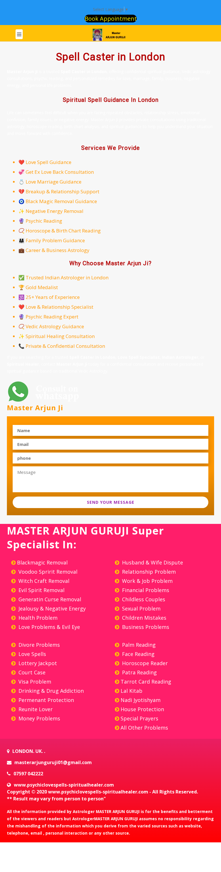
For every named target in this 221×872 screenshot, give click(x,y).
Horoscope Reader (144, 663)
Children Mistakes (143, 617)
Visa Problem (34, 681)
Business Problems (145, 626)
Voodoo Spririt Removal (47, 571)
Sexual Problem (141, 608)
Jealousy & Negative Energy (51, 608)
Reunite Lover (35, 709)
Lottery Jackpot (37, 663)
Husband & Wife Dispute (152, 562)
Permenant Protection (45, 700)
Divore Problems (38, 644)
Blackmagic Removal (42, 562)
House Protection (142, 709)
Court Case (31, 672)
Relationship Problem (148, 571)
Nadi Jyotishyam (141, 700)
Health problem (37, 617)
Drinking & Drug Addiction (50, 690)
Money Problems (38, 718)
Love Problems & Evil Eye (48, 626)
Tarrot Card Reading (146, 681)
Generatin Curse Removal (49, 599)
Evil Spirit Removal (40, 590)
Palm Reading (138, 644)
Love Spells (31, 653)
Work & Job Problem (147, 580)
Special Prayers (139, 718)
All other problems (144, 727)
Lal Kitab (131, 690)
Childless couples (143, 599)
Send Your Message (110, 502)
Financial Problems (145, 590)
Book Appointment (111, 18)
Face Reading (138, 653)
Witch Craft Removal (43, 580)
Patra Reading (139, 672)
